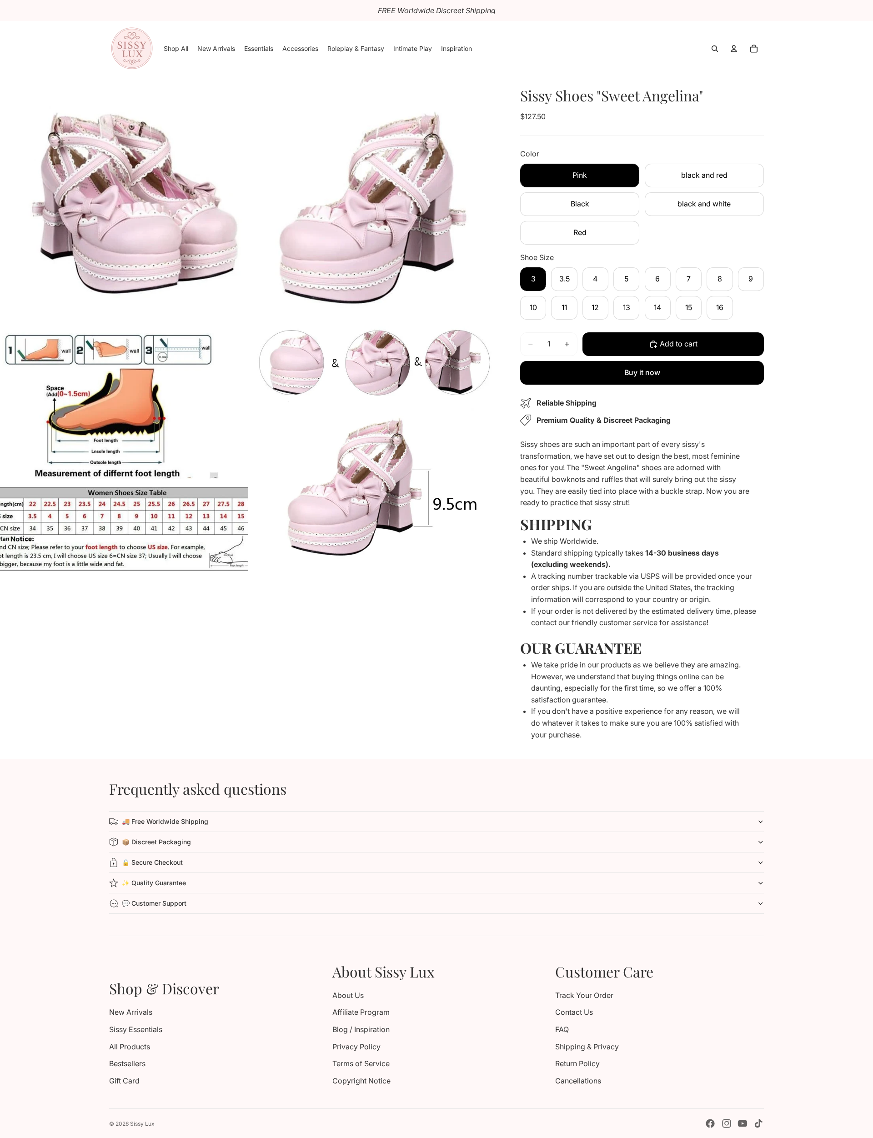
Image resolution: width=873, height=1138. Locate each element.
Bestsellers (127, 1063)
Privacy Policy (356, 1046)
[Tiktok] (758, 1123)
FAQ (562, 1029)
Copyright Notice (361, 1080)
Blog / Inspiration (361, 1029)
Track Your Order (584, 995)
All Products (129, 1046)
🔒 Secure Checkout (152, 862)
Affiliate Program (361, 1012)
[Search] (715, 49)
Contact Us (574, 1012)
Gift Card (124, 1080)
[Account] (734, 49)
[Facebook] (710, 1123)
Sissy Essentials (135, 1029)
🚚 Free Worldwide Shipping (165, 821)
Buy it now (642, 372)
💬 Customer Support (154, 903)
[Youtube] (742, 1123)
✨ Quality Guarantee (154, 883)
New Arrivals (130, 1012)
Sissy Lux (142, 1123)
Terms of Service (361, 1063)
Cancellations (578, 1080)
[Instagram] (726, 1123)
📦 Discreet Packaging (156, 842)
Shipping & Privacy (587, 1046)
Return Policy (577, 1063)
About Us (348, 995)
